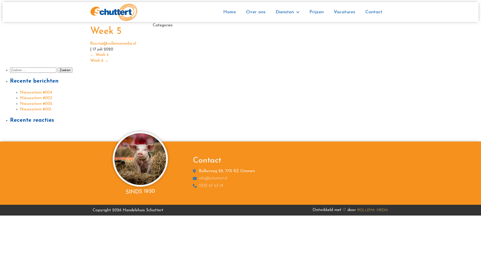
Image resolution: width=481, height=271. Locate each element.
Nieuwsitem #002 (36, 104)
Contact (373, 12)
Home (229, 12)
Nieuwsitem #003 (36, 98)
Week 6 (99, 61)
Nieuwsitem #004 (36, 93)
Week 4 (99, 55)
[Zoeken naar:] (34, 70)
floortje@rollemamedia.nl (113, 44)
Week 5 (106, 31)
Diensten (285, 12)
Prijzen (316, 12)
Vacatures (344, 12)
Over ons (256, 12)
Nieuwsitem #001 (35, 109)
